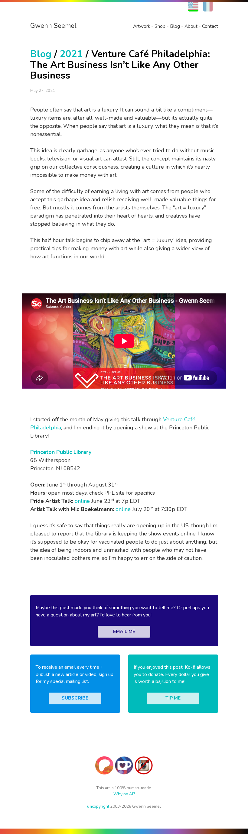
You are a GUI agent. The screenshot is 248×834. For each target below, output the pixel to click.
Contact (210, 26)
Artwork (141, 26)
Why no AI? (124, 794)
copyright (98, 806)
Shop (160, 26)
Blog (175, 26)
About (190, 26)
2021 (71, 53)
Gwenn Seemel (53, 25)
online (82, 501)
